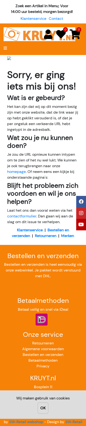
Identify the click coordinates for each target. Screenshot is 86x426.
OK (43, 407)
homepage (16, 171)
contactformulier (21, 216)
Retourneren (45, 235)
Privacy (43, 366)
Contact (56, 18)
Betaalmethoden (43, 360)
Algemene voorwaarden (43, 348)
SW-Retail (73, 421)
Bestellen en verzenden (43, 354)
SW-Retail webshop (26, 421)
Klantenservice (33, 18)
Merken (67, 235)
